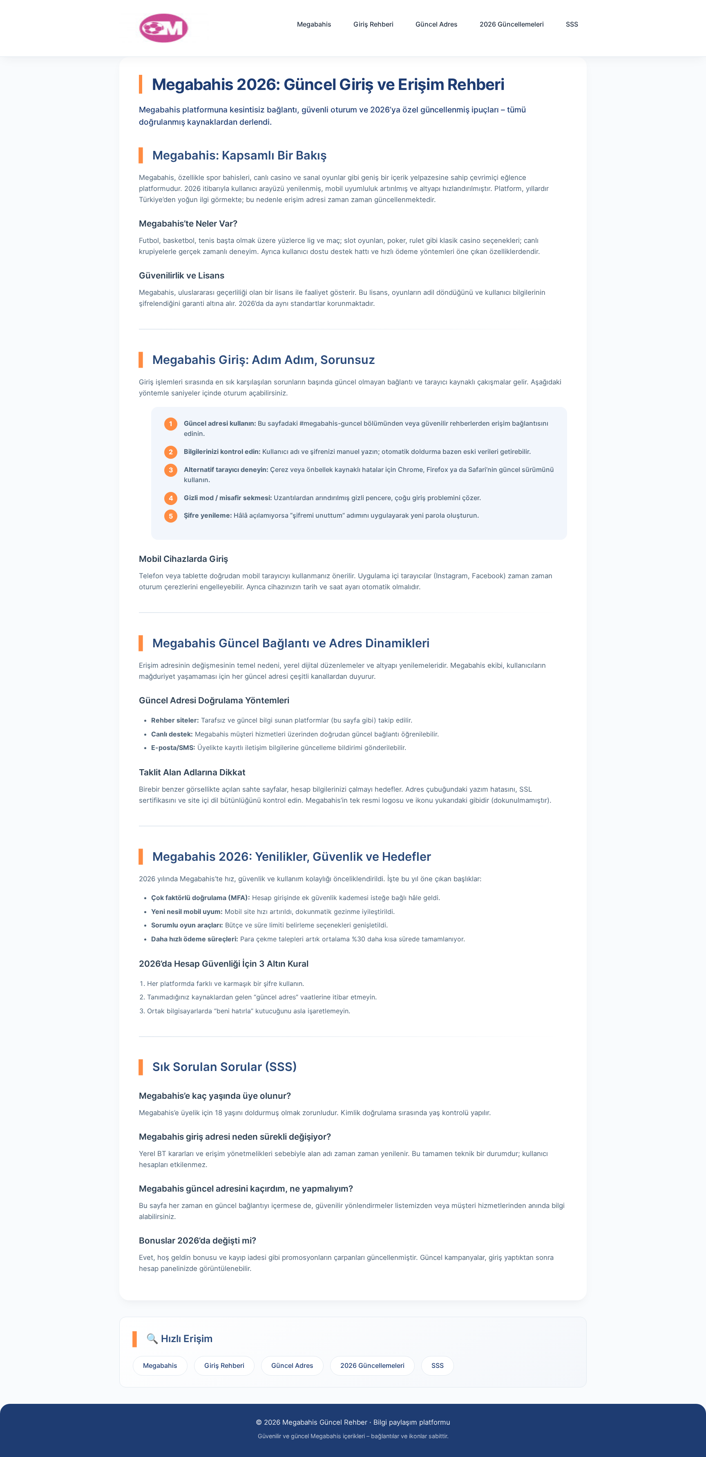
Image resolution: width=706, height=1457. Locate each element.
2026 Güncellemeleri (512, 24)
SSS (572, 24)
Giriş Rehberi (373, 24)
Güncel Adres (437, 24)
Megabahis (314, 24)
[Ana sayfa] (164, 28)
